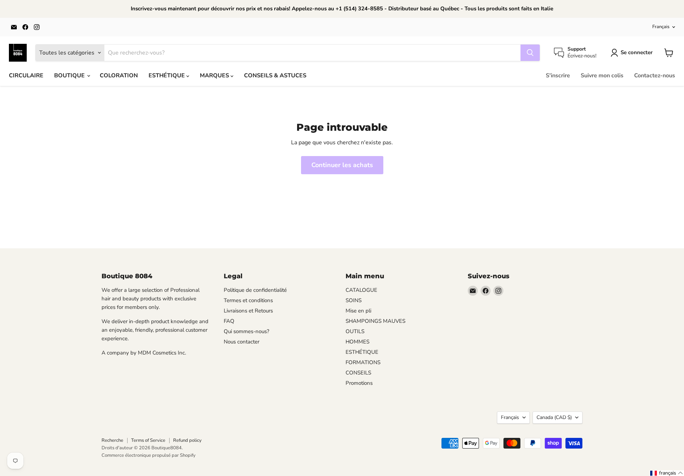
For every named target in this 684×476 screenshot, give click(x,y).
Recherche (112, 440)
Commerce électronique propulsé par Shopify (149, 455)
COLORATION (119, 75)
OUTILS (355, 331)
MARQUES (215, 75)
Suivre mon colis (602, 75)
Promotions (359, 383)
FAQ (229, 321)
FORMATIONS (363, 362)
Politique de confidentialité (255, 290)
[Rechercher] (530, 53)
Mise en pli (358, 310)
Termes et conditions (248, 300)
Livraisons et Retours (248, 310)
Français (660, 27)
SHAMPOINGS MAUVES (375, 321)
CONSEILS (358, 372)
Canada (554, 417)
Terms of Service (148, 440)
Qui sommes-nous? (246, 331)
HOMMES (357, 341)
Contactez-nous (654, 75)
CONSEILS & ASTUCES (275, 75)
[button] (666, 473)
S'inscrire (558, 75)
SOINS (354, 300)
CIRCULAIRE (26, 75)
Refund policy (187, 440)
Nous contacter (241, 341)
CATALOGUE (361, 290)
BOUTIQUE (70, 75)
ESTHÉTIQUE (167, 75)
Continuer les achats (342, 165)
